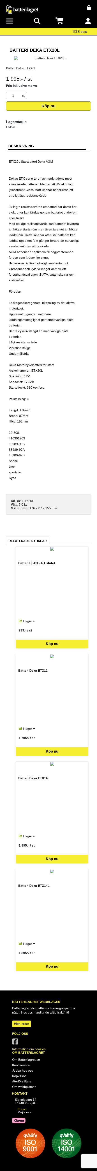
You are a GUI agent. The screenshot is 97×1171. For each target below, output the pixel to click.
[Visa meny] (9, 21)
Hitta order (21, 1024)
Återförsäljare (21, 1081)
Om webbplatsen (24, 1087)
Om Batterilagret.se (26, 1059)
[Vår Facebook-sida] (16, 1043)
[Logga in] (88, 21)
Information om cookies (29, 1049)
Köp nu (48, 106)
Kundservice (21, 1065)
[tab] (47, 146)
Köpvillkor (19, 1076)
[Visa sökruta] (37, 21)
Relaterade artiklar (28, 541)
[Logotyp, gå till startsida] (22, 9)
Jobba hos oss (22, 1070)
